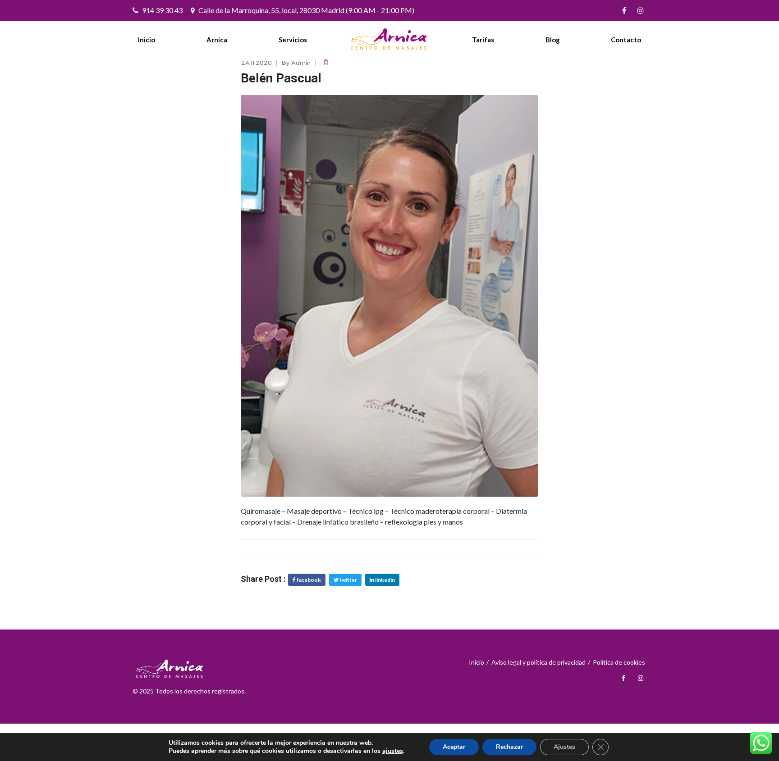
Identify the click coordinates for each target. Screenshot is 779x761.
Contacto (626, 40)
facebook (308, 579)
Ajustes (564, 747)
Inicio (146, 40)
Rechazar (509, 747)
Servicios (293, 40)
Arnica (216, 40)
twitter (348, 579)
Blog (552, 40)
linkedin (384, 579)
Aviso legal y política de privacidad (538, 662)
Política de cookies (619, 662)
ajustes (392, 751)
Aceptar (454, 747)
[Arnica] (389, 39)
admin (301, 62)
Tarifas (483, 40)
